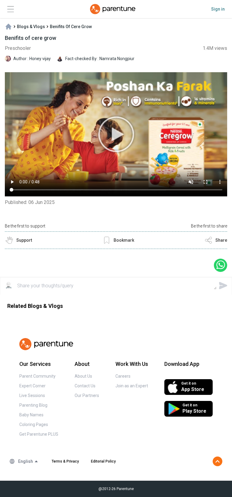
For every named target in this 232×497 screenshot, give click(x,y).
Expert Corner (32, 385)
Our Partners (87, 395)
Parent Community (37, 376)
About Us (83, 376)
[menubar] (28, 461)
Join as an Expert (131, 385)
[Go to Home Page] (112, 9)
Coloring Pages (33, 424)
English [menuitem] (25, 461)
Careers (122, 376)
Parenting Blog (33, 405)
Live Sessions (32, 395)
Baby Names (31, 414)
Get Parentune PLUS (38, 434)
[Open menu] (10, 9)
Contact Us (85, 385)
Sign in (218, 9)
